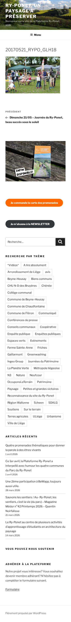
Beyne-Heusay (16, 279)
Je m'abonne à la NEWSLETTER (30, 224)
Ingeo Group (15, 361)
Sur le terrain (32, 409)
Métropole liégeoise (47, 368)
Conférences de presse (22, 320)
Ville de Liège (16, 423)
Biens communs (41, 279)
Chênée (47, 285)
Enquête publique (18, 334)
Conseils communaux (21, 327)
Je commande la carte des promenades (34, 202)
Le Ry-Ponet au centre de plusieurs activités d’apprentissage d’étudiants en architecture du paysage (35, 527)
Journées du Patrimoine (43, 361)
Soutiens (13, 409)
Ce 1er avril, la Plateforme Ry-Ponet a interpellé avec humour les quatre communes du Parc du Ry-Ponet (34, 466)
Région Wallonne (18, 402)
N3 (9, 375)
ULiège (37, 416)
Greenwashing (36, 354)
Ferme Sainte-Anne (20, 347)
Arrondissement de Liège (23, 272)
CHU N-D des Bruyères (22, 285)
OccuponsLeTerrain (19, 382)
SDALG (53, 402)
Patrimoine (44, 382)
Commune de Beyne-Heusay (25, 299)
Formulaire (12, 589)
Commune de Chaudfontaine (26, 306)
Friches (42, 347)
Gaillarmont (15, 354)
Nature (20, 375)
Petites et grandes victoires (41, 389)
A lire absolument (34, 265)
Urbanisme (54, 416)
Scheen (39, 402)
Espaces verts (16, 340)
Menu (37, 34)
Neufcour (36, 375)
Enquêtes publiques (48, 334)
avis (47, 272)
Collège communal (19, 292)
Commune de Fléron (20, 313)
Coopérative (48, 327)
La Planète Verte (18, 368)
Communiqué (47, 313)
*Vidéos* (13, 265)
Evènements (38, 340)
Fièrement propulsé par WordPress (25, 613)
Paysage (12, 389)
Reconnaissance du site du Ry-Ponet (30, 395)
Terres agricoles (17, 416)
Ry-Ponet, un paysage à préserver (23, 11)
